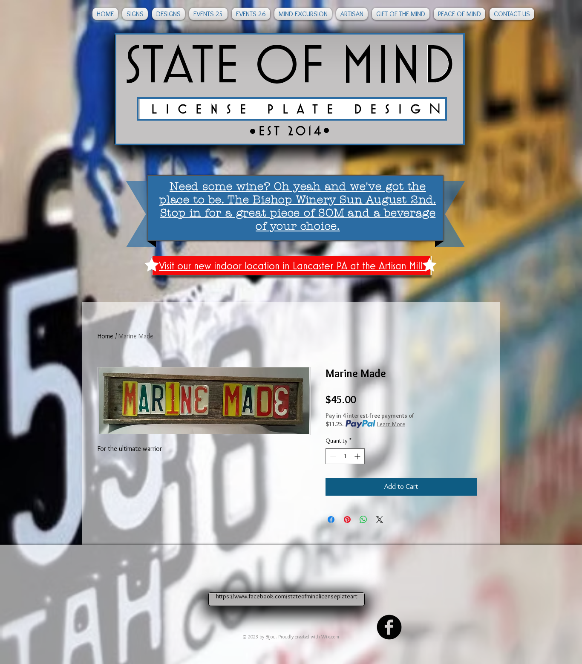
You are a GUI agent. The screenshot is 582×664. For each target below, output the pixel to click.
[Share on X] (380, 519)
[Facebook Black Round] (389, 627)
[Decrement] (332, 456)
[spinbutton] (345, 456)
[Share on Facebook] (331, 519)
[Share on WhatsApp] (363, 519)
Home (105, 336)
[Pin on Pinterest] (347, 519)
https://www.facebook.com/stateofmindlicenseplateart (286, 596)
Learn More (391, 424)
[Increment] (358, 456)
